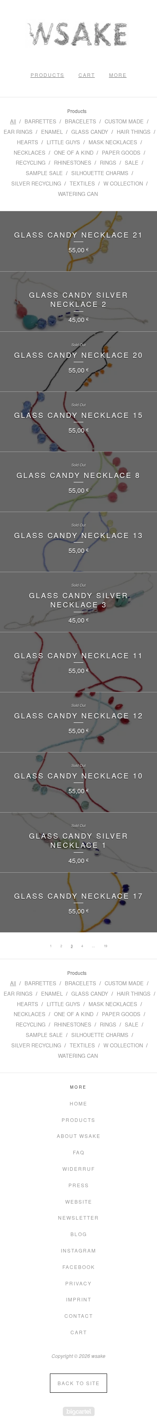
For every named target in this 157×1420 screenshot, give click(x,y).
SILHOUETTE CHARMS (99, 173)
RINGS (108, 162)
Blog (78, 1233)
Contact (78, 1315)
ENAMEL (52, 131)
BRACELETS (80, 121)
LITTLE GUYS (63, 142)
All (13, 121)
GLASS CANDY (89, 131)
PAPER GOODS (121, 152)
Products (47, 74)
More (118, 74)
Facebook (78, 1266)
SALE (131, 162)
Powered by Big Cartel (79, 1411)
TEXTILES (82, 183)
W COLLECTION (123, 183)
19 (105, 946)
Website (78, 1201)
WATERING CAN (78, 194)
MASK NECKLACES (113, 142)
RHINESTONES (72, 162)
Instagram (78, 1250)
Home (78, 1103)
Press (78, 1185)
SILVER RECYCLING (36, 183)
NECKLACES (29, 152)
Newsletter (78, 1217)
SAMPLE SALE (44, 173)
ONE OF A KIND (73, 152)
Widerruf (78, 1168)
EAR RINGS (18, 131)
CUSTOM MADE (124, 121)
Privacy (78, 1283)
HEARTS (27, 142)
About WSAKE (79, 1135)
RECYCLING (30, 162)
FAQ (79, 1152)
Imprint (78, 1299)
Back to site (79, 1383)
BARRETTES (40, 121)
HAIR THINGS (134, 131)
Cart (86, 74)
